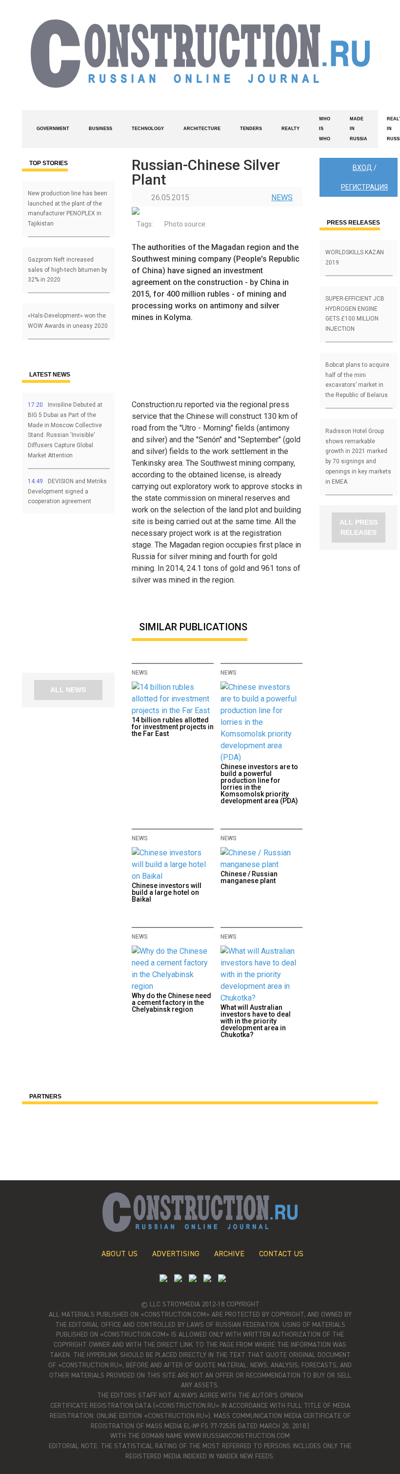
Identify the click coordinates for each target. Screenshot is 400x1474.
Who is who (324, 129)
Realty (290, 128)
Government (53, 128)
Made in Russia (358, 129)
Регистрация (364, 187)
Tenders (251, 128)
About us (119, 1254)
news (282, 197)
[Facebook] (222, 1279)
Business (100, 128)
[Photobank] (163, 1279)
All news (68, 690)
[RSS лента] (207, 1279)
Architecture (201, 128)
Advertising (176, 1254)
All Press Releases (359, 527)
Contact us (281, 1254)
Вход (362, 167)
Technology (148, 128)
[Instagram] (193, 1279)
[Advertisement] (80, 597)
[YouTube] (178, 1279)
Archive (229, 1254)
